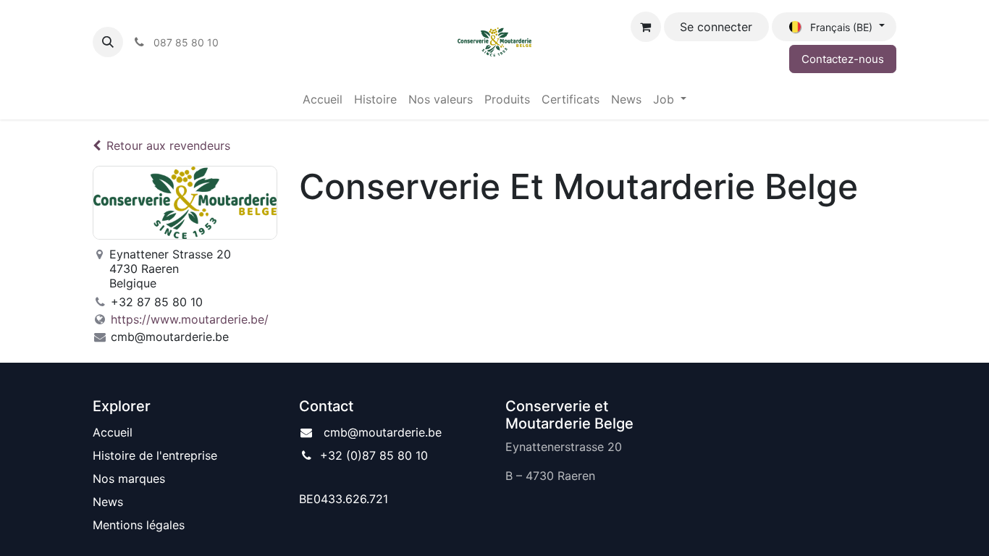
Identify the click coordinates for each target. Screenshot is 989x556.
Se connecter (716, 27)
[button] (108, 42)
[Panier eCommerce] (646, 27)
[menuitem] (322, 99)
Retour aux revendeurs (168, 145)
